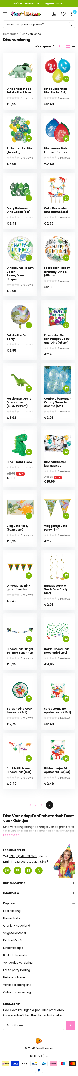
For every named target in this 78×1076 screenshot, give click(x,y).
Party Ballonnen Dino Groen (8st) (18, 210)
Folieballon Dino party (18, 337)
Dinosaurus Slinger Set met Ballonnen (20, 651)
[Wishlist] (63, 14)
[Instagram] (7, 870)
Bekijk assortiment (5, 13)
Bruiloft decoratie (15, 955)
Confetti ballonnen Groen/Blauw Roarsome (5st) (57, 402)
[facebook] (28, 870)
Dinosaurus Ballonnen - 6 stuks (55, 150)
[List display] (73, 46)
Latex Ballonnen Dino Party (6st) (55, 90)
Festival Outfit (13, 940)
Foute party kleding (16, 970)
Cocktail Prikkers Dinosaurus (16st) (19, 770)
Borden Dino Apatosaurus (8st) (19, 710)
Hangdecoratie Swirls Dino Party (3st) (55, 589)
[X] (39, 870)
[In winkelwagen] (29, 79)
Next (49, 805)
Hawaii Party (11, 918)
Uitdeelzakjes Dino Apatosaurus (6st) (57, 770)
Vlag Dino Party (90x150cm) (17, 527)
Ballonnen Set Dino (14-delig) (20, 150)
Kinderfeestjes (13, 948)
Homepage (10, 34)
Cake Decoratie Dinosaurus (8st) (56, 210)
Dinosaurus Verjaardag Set (56, 464)
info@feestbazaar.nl (25, 861)
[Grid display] (68, 46)
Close (39, 883)
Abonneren (70, 1025)
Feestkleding (12, 911)
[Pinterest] (17, 870)
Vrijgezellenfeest (14, 933)
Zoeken (70, 24)
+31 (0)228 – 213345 (23, 856)
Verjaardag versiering (18, 963)
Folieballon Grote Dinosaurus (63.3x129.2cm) (19, 402)
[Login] (54, 14)
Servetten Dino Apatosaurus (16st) (57, 710)
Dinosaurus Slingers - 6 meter (18, 587)
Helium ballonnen (15, 977)
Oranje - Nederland (16, 926)
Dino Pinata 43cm (19, 462)
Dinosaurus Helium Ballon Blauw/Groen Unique (20, 273)
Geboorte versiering (17, 992)
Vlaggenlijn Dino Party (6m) (55, 527)
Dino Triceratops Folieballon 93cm (19, 90)
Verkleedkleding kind (17, 985)
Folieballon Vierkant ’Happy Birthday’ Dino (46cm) (57, 339)
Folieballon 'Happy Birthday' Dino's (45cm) (57, 271)
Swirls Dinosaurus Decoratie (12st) (56, 651)
